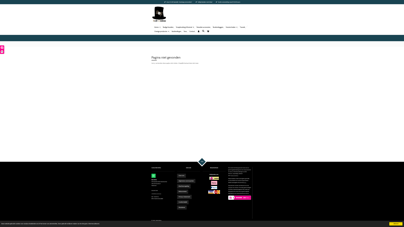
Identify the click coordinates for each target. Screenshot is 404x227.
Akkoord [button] (395, 223)
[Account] (198, 31)
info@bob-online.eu (156, 193)
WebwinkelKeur (234, 175)
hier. (245, 182)
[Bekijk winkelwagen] (208, 31)
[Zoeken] (203, 31)
